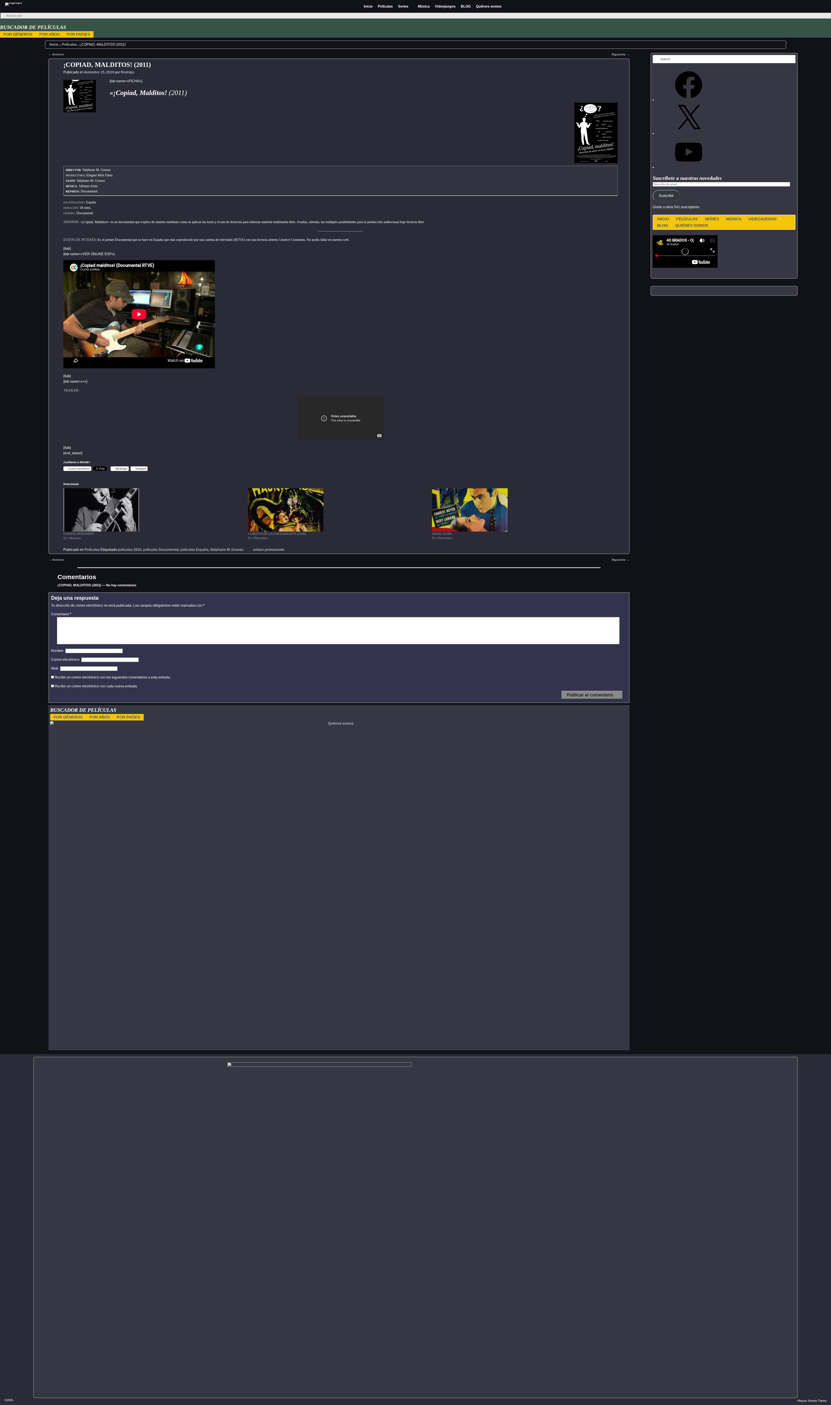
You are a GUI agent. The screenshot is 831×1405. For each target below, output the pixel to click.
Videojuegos (445, 6)
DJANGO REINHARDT (78, 533)
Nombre (57, 651)
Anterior (56, 559)
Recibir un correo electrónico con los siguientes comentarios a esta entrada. (113, 677)
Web (54, 668)
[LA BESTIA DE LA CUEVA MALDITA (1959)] (338, 510)
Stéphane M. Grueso (226, 549)
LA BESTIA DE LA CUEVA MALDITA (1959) (277, 533)
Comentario (61, 614)
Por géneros (17, 34)
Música (424, 6)
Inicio (368, 6)
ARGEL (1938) (442, 533)
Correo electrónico (65, 659)
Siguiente (621, 559)
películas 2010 (129, 549)
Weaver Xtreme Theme (811, 1400)
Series (403, 6)
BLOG (466, 6)
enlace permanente (268, 549)
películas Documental (161, 549)
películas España (194, 549)
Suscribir (666, 195)
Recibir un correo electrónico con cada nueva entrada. (96, 686)
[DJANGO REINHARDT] (153, 510)
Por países (78, 34)
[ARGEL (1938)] (522, 510)
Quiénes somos (489, 6)
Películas (385, 6)
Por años (49, 34)
